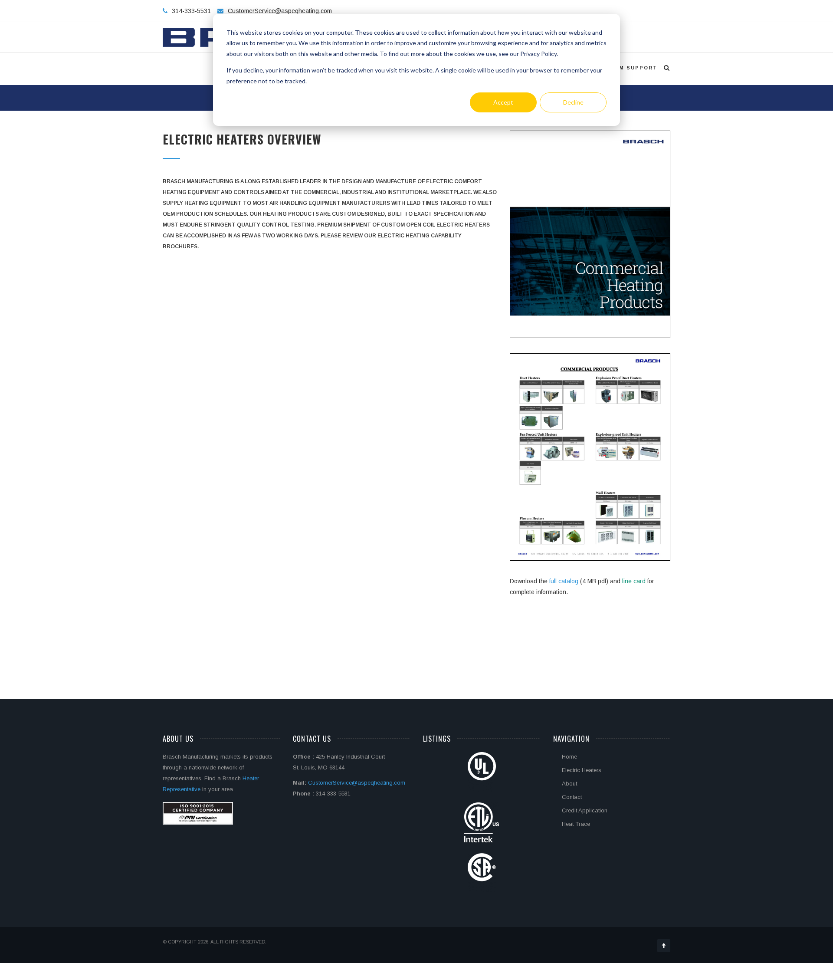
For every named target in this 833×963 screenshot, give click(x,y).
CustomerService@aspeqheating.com (280, 10)
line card (634, 581)
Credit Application (584, 810)
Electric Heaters (581, 770)
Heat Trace (576, 824)
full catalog (564, 581)
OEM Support (633, 67)
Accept (503, 102)
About (569, 783)
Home (569, 756)
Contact (572, 797)
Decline (573, 102)
